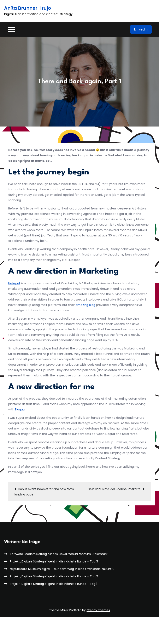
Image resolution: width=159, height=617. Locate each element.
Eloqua (20, 409)
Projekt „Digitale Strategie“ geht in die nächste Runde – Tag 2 (54, 576)
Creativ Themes (98, 610)
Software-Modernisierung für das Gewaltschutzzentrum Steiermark (58, 554)
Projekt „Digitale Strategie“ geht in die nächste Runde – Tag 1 (53, 584)
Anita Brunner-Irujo (27, 8)
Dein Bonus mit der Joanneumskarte (114, 489)
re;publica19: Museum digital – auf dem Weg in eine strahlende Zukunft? (62, 569)
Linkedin (141, 29)
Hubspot (14, 283)
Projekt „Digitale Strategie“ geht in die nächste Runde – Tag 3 (54, 561)
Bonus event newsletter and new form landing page (44, 492)
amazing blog (85, 305)
